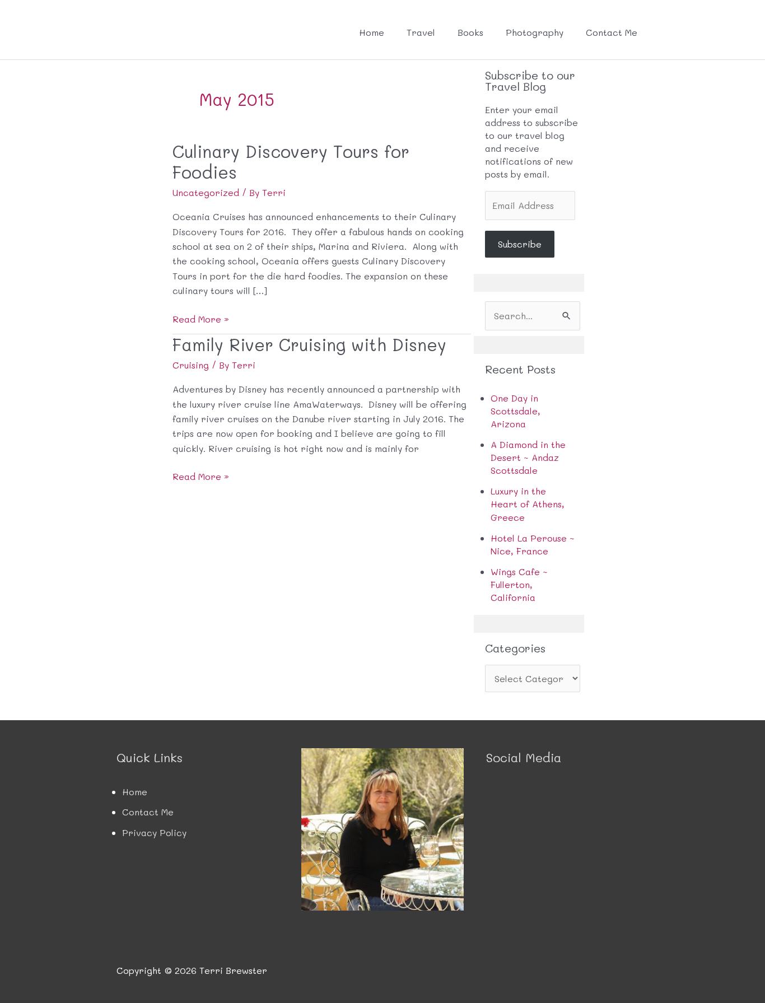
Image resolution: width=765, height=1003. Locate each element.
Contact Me (611, 32)
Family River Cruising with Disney (309, 344)
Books (470, 32)
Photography (534, 32)
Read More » (200, 319)
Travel (421, 32)
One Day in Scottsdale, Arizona (515, 411)
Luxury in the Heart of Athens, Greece (528, 504)
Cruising (190, 365)
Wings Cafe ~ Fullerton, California (519, 584)
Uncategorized (205, 192)
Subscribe (520, 244)
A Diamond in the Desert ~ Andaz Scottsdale (528, 457)
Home (371, 32)
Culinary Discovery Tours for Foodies (290, 161)
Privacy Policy (154, 832)
